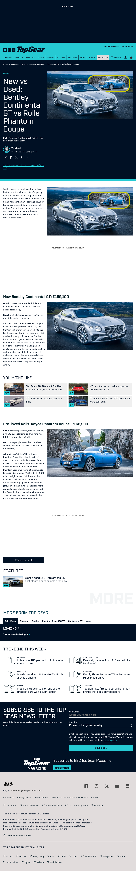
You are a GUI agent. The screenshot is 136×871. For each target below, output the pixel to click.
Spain (27, 862)
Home (5, 64)
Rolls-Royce (10, 621)
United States (127, 46)
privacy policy (110, 740)
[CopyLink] (5, 157)
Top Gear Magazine (78, 805)
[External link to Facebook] (86, 786)
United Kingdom (111, 46)
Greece (22, 856)
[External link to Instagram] (96, 786)
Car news (14, 64)
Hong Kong (38, 856)
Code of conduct (31, 805)
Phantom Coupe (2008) (53, 621)
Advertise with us (54, 805)
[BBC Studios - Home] (9, 784)
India (52, 856)
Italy (63, 856)
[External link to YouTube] (117, 786)
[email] (27, 157)
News (24, 64)
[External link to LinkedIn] (127, 786)
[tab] (10, 621)
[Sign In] (125, 57)
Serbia (123, 856)
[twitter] (16, 157)
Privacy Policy (24, 797)
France (9, 856)
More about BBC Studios (17, 835)
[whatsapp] (21, 157)
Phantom (24, 621)
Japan (75, 856)
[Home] (24, 49)
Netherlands (91, 856)
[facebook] (11, 157)
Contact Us (8, 797)
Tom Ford (16, 148)
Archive (94, 797)
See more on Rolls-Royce (15, 634)
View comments (25, 560)
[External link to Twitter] (107, 786)
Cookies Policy (41, 797)
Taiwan (40, 862)
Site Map (98, 805)
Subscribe (101, 747)
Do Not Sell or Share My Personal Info (69, 797)
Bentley (35, 621)
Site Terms (11, 805)
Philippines (108, 856)
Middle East (56, 862)
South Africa (12, 862)
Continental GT (75, 621)
